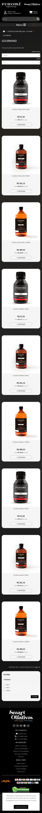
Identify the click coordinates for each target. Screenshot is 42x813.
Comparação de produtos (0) (13, 48)
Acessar (10, 13)
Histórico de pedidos (21, 766)
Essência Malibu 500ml (21, 375)
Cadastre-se (17, 13)
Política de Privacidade (21, 751)
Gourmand (7, 35)
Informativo (21, 772)
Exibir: (38, 59)
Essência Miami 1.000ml (21, 642)
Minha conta (21, 763)
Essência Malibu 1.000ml (21, 442)
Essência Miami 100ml (21, 509)
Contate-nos (22, 734)
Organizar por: (36, 51)
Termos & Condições (21, 754)
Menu (19, 25)
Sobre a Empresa (21, 746)
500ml (8, 687)
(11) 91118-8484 (21, 739)
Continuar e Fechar (21, 807)
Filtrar (34, 697)
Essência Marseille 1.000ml (21, 242)
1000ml (8, 690)
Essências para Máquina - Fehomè (20, 31)
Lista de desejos (21, 769)
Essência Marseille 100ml (21, 109)
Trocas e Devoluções (21, 749)
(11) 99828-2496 (21, 736)
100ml (8, 685)
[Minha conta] (5, 12)
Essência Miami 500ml (21, 575)
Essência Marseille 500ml (21, 176)
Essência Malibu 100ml (21, 309)
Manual (21, 757)
